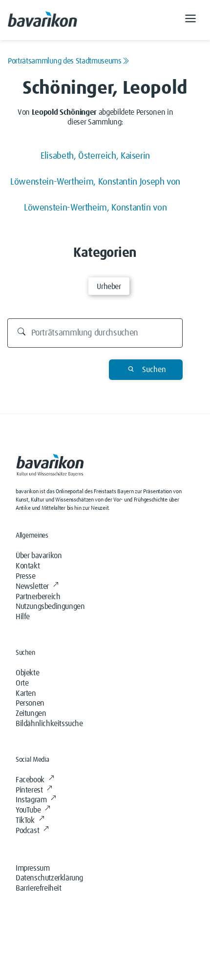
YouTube (28, 810)
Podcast (27, 831)
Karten (26, 693)
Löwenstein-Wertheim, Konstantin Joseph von (95, 182)
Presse (26, 576)
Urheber (109, 287)
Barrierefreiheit (39, 888)
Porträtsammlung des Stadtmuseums (65, 61)
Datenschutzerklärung (49, 878)
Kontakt (28, 566)
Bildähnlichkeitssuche (49, 724)
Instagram (31, 800)
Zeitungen (31, 713)
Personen (30, 703)
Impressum (32, 868)
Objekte (27, 673)
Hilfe (23, 617)
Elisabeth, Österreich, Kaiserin (95, 156)
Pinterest (29, 790)
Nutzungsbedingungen (50, 606)
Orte (22, 683)
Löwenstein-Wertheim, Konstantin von (95, 207)
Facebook (30, 780)
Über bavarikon (39, 556)
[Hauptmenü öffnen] (190, 20)
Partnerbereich (38, 597)
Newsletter (32, 586)
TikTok (25, 820)
